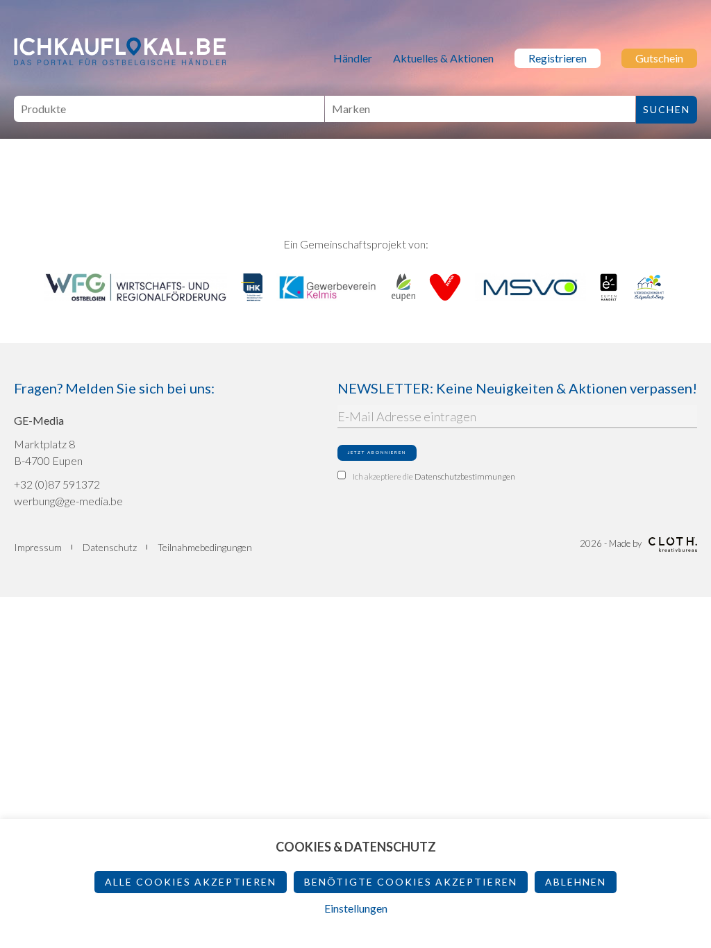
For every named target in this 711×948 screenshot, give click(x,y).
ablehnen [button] (575, 882)
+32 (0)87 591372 (57, 484)
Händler (352, 58)
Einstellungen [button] (355, 908)
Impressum (38, 547)
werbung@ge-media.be (68, 500)
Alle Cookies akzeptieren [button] (190, 882)
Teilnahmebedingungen (205, 547)
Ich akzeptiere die (434, 476)
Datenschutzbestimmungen (465, 476)
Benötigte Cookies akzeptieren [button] (410, 882)
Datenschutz (110, 547)
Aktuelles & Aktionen (443, 58)
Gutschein (659, 58)
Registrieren (557, 58)
